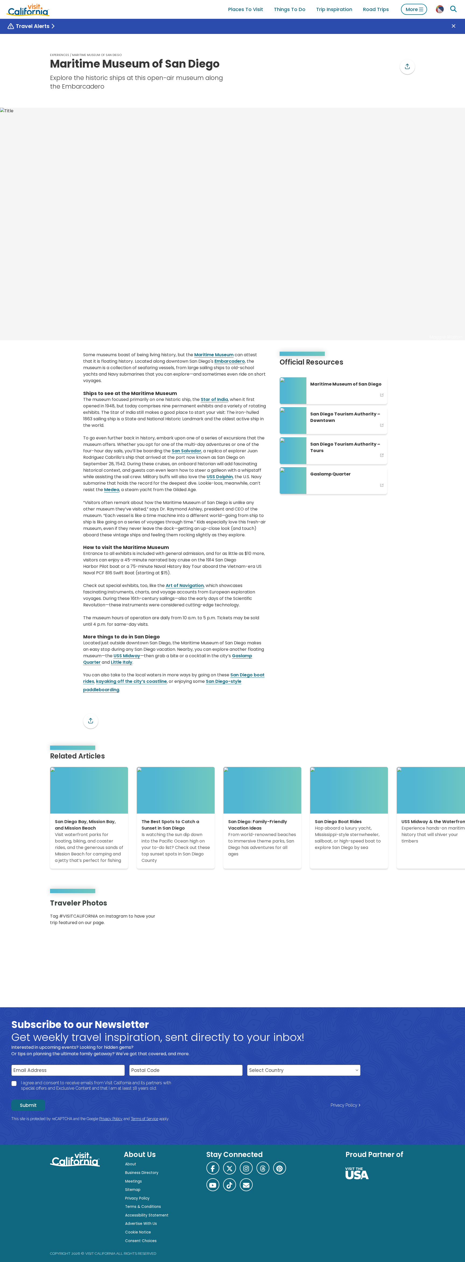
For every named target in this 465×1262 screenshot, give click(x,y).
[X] (229, 1168)
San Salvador (186, 451)
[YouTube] (406, 914)
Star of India (214, 399)
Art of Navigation (185, 585)
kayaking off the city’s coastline (131, 681)
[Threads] (262, 1168)
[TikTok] (229, 1184)
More (412, 9)
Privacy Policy (344, 1105)
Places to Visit (245, 9)
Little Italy (121, 662)
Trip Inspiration (334, 9)
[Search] (453, 9)
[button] (407, 66)
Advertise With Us (141, 1223)
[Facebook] (212, 1168)
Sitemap (132, 1189)
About (130, 1164)
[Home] (28, 9)
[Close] (457, 26)
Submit (28, 1105)
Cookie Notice (138, 1232)
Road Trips (376, 9)
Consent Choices (141, 1240)
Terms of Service (144, 1119)
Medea (111, 490)
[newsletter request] (246, 1184)
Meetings (133, 1181)
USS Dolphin (220, 477)
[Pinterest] (399, 914)
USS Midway (127, 656)
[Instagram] (391, 914)
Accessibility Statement (146, 1215)
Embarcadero (229, 361)
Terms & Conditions (143, 1206)
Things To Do (289, 9)
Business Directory (141, 1172)
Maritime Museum (214, 355)
